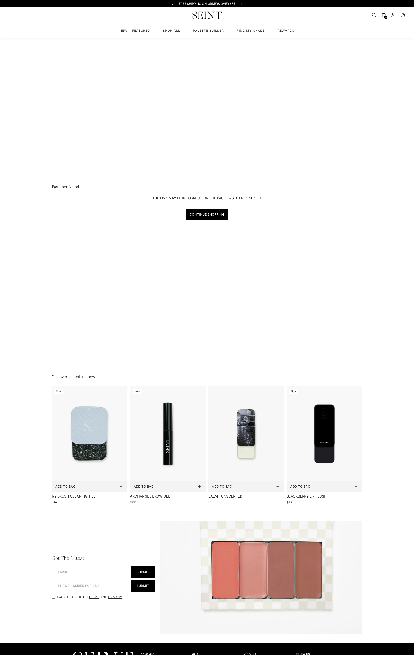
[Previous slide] (172, 4)
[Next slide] (241, 4)
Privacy (115, 597)
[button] (383, 15)
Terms (94, 597)
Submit (143, 572)
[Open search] (374, 15)
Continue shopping (207, 214)
